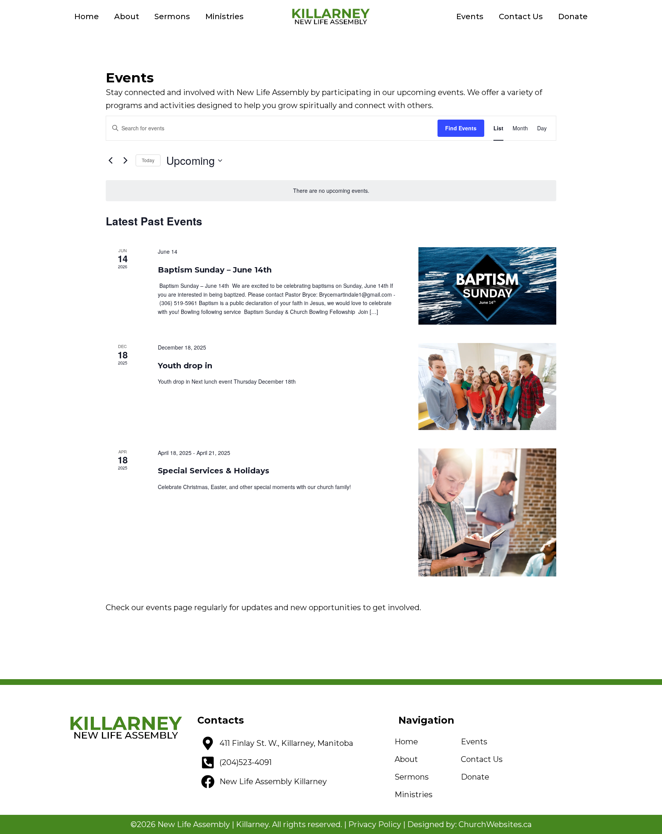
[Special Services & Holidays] (487, 512)
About (126, 16)
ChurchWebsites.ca (495, 824)
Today (148, 160)
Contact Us (521, 16)
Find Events (461, 128)
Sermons (172, 16)
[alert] (331, 190)
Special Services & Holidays (213, 470)
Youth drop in (185, 365)
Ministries (224, 16)
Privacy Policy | (377, 824)
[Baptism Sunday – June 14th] (487, 286)
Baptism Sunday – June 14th (215, 269)
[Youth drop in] (487, 386)
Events (469, 16)
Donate (573, 16)
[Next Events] (125, 160)
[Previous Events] (110, 160)
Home (86, 16)
